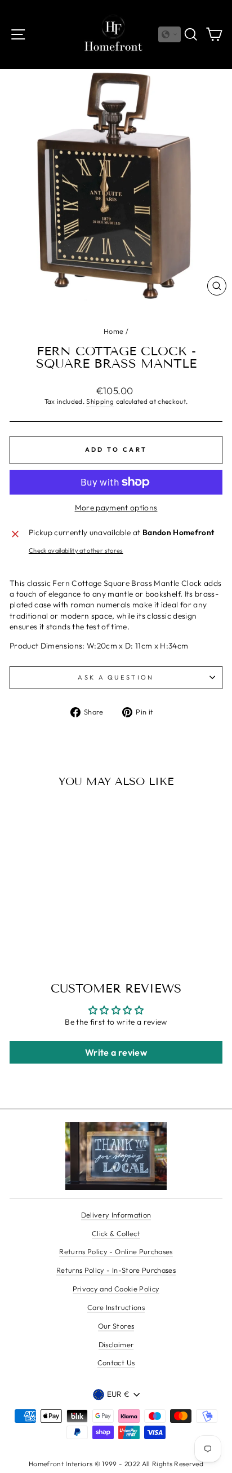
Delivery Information (116, 1214)
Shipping (100, 401)
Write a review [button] (116, 1052)
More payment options (116, 507)
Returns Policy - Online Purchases (115, 1251)
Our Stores (116, 1325)
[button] (169, 34)
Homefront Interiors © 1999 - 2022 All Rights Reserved (116, 1463)
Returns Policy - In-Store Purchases (116, 1269)
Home (113, 331)
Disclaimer (116, 1344)
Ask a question (116, 677)
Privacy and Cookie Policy (116, 1288)
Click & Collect (116, 1233)
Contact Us (116, 1362)
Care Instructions (116, 1307)
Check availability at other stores (76, 550)
